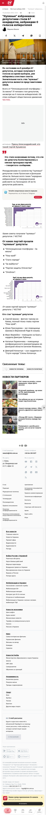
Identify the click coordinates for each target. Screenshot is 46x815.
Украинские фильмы (13, 639)
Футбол (8, 698)
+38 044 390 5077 (30, 453)
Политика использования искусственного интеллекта (12, 514)
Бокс (7, 695)
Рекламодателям (8, 502)
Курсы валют (10, 615)
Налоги (8, 624)
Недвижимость (12, 677)
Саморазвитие (11, 667)
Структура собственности (33, 507)
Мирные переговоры (13, 564)
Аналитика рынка (12, 679)
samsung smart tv (23, 756)
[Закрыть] (41, 797)
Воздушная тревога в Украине (16, 567)
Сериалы (9, 648)
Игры (26, 517)
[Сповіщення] (43, 3)
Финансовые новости (13, 618)
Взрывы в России (12, 573)
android (9, 751)
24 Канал (5, 9)
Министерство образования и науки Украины (22, 658)
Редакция (6, 488)
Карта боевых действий (14, 561)
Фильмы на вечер (12, 642)
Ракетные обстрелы (13, 558)
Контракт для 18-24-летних (15, 594)
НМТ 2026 (9, 664)
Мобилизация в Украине (16, 583)
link (26, 461)
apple (23, 751)
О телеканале (7, 495)
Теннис (8, 701)
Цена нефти (10, 612)
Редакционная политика (11, 491)
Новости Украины (12, 537)
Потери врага (11, 576)
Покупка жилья (11, 682)
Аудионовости (11, 546)
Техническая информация (33, 496)
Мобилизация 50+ (12, 589)
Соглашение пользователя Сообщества (33, 489)
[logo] (9, 3)
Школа (8, 661)
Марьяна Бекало (13, 29)
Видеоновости (11, 543)
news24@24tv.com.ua (10, 453)
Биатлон (9, 704)
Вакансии (28, 503)
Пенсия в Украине (12, 627)
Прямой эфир (11, 540)
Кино (8, 634)
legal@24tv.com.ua (28, 788)
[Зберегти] (39, 35)
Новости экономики (14, 610)
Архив (27, 510)
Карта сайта (28, 514)
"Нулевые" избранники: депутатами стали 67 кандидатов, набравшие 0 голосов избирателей (35, 9)
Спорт (8, 692)
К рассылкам (13, 737)
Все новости (11, 532)
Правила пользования (10, 505)
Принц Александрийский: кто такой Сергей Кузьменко (21, 145)
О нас (4, 484)
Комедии (9, 645)
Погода (8, 549)
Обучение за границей (14, 669)
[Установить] (23, 801)
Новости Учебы (12, 655)
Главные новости (12, 534)
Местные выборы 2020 (17, 9)
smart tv (9, 756)
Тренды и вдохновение (14, 685)
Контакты (28, 500)
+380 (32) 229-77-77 (15, 786)
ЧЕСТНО (6, 100)
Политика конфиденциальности (10, 510)
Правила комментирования (34, 493)
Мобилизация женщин (14, 591)
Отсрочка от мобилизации (15, 597)
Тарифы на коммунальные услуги (18, 621)
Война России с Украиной (16, 556)
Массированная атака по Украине (18, 570)
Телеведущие (7, 498)
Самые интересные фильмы (16, 637)
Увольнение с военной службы (17, 586)
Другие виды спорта (13, 707)
